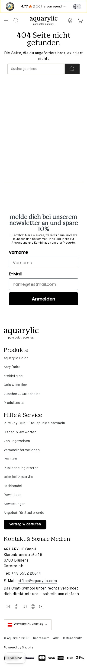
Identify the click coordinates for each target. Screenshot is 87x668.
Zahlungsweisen (17, 441)
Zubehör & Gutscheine (22, 394)
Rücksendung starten (21, 468)
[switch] (77, 6)
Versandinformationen (22, 450)
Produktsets (14, 403)
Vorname (18, 252)
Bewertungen (15, 504)
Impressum (41, 638)
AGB (56, 638)
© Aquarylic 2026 (16, 638)
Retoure (10, 459)
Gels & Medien (15, 385)
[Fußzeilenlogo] (21, 333)
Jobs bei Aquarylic (18, 477)
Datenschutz (72, 638)
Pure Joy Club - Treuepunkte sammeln (34, 423)
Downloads (13, 495)
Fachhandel (13, 486)
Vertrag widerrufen (25, 524)
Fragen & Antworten (20, 432)
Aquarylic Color (16, 358)
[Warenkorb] (80, 20)
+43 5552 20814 (26, 574)
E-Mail (15, 274)
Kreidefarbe (13, 376)
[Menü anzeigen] (6, 20)
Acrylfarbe (12, 367)
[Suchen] (72, 69)
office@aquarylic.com (37, 581)
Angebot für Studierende (24, 513)
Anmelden (43, 299)
